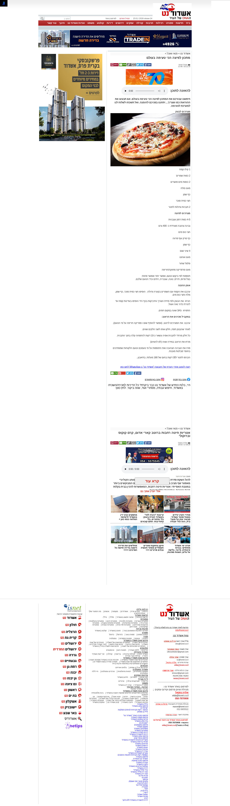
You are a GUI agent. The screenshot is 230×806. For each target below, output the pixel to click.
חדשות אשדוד (141, 615)
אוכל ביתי (144, 623)
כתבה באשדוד (142, 764)
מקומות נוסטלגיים (140, 671)
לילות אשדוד (134, 650)
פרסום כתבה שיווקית (139, 760)
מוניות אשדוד (142, 796)
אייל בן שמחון (142, 712)
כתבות (145, 638)
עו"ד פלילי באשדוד (140, 770)
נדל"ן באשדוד (142, 704)
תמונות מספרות (125, 638)
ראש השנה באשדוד (130, 698)
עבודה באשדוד (141, 762)
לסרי (146, 789)
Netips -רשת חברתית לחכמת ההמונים (133, 755)
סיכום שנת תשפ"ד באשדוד (135, 658)
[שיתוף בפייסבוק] (147, 66)
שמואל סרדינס (142, 785)
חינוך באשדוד (127, 702)
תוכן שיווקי (144, 677)
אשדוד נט (185, 53)
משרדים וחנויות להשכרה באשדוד (135, 740)
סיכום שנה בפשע (116, 644)
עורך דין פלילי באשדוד (139, 772)
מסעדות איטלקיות (97, 621)
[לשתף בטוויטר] (140, 66)
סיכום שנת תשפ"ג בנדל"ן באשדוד (105, 646)
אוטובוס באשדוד (97, 700)
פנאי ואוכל (172, 53)
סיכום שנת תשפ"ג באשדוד (135, 640)
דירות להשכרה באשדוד (139, 734)
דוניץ (146, 798)
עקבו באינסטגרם (153, 379)
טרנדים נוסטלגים (108, 671)
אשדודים (124, 611)
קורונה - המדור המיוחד (137, 687)
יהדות (125, 697)
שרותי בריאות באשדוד (139, 742)
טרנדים (121, 681)
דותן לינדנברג (142, 783)
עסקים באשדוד (98, 702)
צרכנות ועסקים (141, 675)
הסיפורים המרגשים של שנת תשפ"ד (134, 662)
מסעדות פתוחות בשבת (111, 623)
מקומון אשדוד (142, 727)
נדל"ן (105, 617)
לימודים (133, 677)
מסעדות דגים (112, 621)
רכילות (159, 23)
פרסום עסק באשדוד (140, 706)
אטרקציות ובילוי (133, 681)
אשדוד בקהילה (141, 652)
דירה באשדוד (142, 768)
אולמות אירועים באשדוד (138, 766)
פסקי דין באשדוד (141, 685)
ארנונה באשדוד (141, 749)
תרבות (149, 23)
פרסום (145, 779)
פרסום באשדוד (141, 757)
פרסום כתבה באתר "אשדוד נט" (135, 715)
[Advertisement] (72, 188)
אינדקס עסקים (103, 697)
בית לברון (144, 791)
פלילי (112, 617)
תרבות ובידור (142, 628)
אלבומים (144, 648)
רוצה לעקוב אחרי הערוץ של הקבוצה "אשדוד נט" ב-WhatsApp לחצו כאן (155, 366)
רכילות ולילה (142, 609)
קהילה (139, 23)
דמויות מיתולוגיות (124, 671)
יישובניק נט (143, 723)
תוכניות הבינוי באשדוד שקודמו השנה (104, 660)
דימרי (146, 792)
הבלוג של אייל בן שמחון (139, 667)
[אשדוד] (172, 20)
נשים (146, 697)
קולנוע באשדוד (101, 631)
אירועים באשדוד (141, 744)
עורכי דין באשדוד (125, 685)
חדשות (179, 23)
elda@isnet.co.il (181, 665)
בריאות (118, 654)
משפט (90, 23)
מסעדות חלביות (126, 621)
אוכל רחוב (133, 627)
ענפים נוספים (142, 634)
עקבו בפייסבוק (180, 379)
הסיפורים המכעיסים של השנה (133, 646)
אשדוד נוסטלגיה (140, 669)
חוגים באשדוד (115, 631)
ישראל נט (144, 708)
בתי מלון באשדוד (141, 721)
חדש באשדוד (122, 677)
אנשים (106, 611)
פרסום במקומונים (141, 725)
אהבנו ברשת (136, 697)
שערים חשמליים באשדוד (138, 753)
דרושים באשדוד (141, 745)
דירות (110, 23)
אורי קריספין (168, 670)
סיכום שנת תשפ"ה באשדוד (135, 691)
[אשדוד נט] (170, 621)
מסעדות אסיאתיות (130, 623)
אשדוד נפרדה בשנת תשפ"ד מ (105, 662)
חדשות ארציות (142, 617)
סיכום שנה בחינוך (133, 644)
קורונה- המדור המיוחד (139, 689)
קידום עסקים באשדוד (139, 719)
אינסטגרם (110, 650)
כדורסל (120, 634)
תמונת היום (121, 650)
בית (188, 23)
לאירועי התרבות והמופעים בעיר (136, 631)
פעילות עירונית (129, 654)
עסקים (129, 23)
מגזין (145, 636)
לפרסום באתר (110, 18)
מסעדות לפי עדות (123, 625)
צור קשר (51, 23)
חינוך (62, 23)
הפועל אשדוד (142, 794)
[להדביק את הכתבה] (122, 374)
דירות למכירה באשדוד (139, 732)
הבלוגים (144, 665)
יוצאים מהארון (139, 613)
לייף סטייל (143, 679)
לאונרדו (145, 787)
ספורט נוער (130, 634)
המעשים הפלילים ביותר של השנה (120, 700)
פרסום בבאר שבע (141, 738)
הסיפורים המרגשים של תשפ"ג (118, 642)
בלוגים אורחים (121, 667)
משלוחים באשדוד (141, 728)
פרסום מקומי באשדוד (139, 717)
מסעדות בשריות (141, 621)
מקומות (115, 611)
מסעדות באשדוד (141, 730)
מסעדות (144, 619)
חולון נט (144, 777)
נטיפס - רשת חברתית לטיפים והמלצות (133, 710)
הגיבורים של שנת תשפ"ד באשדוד (134, 660)
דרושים (120, 23)
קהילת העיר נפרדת (132, 656)
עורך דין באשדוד (141, 774)
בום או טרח (135, 611)
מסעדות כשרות (108, 625)
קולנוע (100, 23)
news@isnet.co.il (180, 678)
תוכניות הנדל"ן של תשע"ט (110, 698)
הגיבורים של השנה (140, 642)
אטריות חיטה (181, 476)
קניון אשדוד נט (113, 702)
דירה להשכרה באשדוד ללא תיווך (135, 800)
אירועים (145, 650)
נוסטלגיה (113, 638)
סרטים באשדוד (142, 702)
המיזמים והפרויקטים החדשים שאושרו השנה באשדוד (127, 693)
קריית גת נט (143, 775)
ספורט (169, 23)
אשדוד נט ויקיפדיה (140, 759)
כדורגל (111, 634)
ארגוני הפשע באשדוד (125, 617)
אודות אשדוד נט (76, 23)
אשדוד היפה (143, 654)
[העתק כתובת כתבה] (131, 66)
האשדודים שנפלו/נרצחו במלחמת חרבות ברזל (130, 663)
